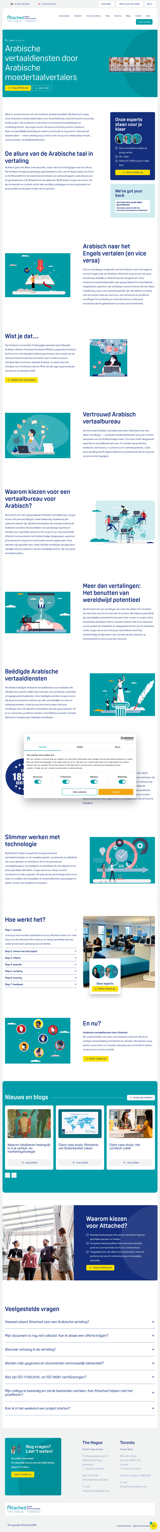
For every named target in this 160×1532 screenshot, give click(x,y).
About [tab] (117, 747)
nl (151, 4)
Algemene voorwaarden (142, 1526)
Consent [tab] (42, 747)
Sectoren (78, 15)
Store (148, 15)
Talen (107, 15)
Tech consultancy (93, 15)
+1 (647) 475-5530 (131, 1468)
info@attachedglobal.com (96, 1490)
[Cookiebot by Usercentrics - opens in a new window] (123, 739)
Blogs (128, 15)
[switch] (66, 782)
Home (6, 39)
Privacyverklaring (124, 1526)
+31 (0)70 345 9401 (94, 1468)
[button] (7, 1175)
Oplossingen (64, 15)
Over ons (118, 15)
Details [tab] (80, 747)
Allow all (116, 792)
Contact (138, 15)
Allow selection (79, 792)
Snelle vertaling (144, 21)
